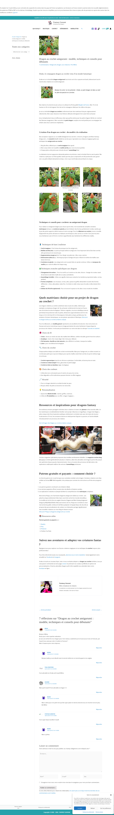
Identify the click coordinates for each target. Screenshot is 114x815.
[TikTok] (99, 29)
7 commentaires (44, 65)
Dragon (59, 65)
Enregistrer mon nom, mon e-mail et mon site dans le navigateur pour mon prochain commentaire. (70, 782)
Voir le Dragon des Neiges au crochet (50, 423)
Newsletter (74, 28)
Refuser (93, 808)
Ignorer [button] (15, 12)
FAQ (70, 807)
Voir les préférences (105, 808)
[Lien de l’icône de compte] (110, 28)
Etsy (42, 526)
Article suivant (97, 610)
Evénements (64, 28)
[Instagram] (96, 29)
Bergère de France (84, 105)
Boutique (46, 28)
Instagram (57, 557)
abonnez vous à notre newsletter (75, 555)
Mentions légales (99, 812)
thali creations (49, 667)
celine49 (47, 682)
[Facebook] (93, 29)
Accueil (13, 36)
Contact (54, 28)
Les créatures (66, 65)
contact (64, 564)
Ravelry (43, 524)
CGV (18, 808)
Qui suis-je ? (36, 28)
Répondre (99, 648)
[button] (111, 795)
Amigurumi (18, 36)
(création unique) (66, 423)
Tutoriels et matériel (93, 328)
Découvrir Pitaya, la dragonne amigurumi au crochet (54, 512)
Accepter (80, 808)
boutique (42, 568)
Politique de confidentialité (88, 812)
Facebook (49, 557)
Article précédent (45, 610)
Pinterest (43, 529)
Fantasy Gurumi (59, 22)
